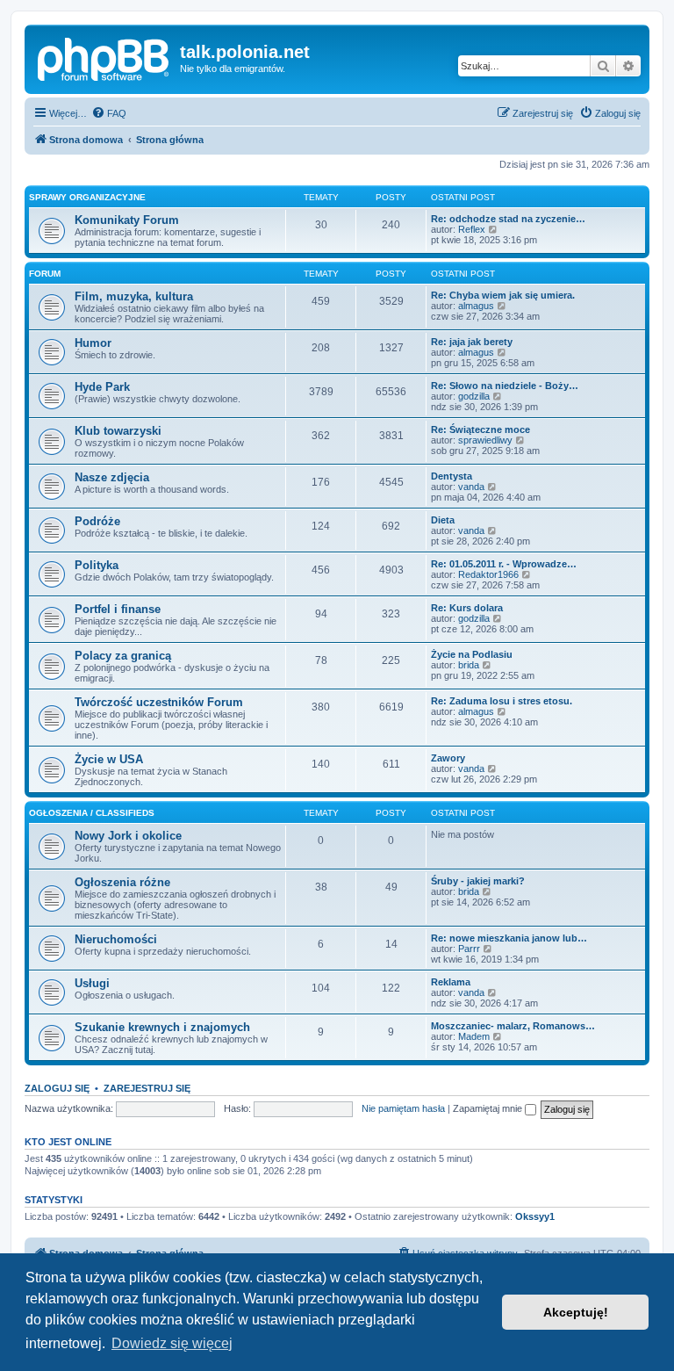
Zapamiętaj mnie (489, 1108)
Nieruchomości (116, 939)
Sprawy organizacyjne (87, 197)
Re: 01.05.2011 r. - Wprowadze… (504, 564)
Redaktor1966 (488, 574)
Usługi (92, 983)
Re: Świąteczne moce (480, 429)
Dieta (443, 520)
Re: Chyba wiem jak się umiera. (503, 295)
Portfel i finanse (118, 609)
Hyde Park (102, 386)
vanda (471, 486)
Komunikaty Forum (127, 220)
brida (468, 665)
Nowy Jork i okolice (128, 835)
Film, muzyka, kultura (134, 296)
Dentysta (451, 476)
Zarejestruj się (147, 1088)
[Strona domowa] (104, 57)
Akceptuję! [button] (575, 1312)
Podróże (97, 521)
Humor (93, 343)
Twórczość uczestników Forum (159, 702)
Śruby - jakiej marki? (478, 881)
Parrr (469, 948)
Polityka (96, 565)
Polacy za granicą (123, 655)
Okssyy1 (535, 1216)
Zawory (448, 758)
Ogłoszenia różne (122, 882)
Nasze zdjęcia (112, 477)
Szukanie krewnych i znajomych (162, 1027)
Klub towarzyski (118, 430)
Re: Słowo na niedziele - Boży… (504, 385)
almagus (476, 305)
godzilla (474, 396)
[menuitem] (108, 113)
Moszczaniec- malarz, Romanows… (513, 1026)
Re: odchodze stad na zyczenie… (508, 218)
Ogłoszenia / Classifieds (91, 813)
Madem (474, 1036)
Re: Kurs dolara (467, 608)
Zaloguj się (57, 1088)
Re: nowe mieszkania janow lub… (509, 938)
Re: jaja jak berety (472, 341)
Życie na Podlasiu (472, 654)
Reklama (450, 982)
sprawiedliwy (485, 440)
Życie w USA (109, 759)
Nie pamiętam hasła (403, 1108)
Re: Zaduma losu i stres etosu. (501, 701)
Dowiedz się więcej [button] (172, 1343)
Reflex (471, 229)
